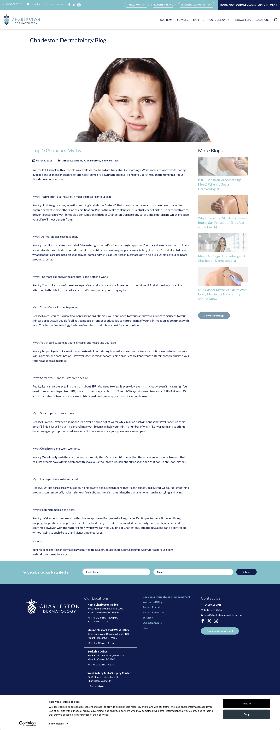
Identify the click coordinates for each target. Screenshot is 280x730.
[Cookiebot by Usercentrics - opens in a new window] (27, 723)
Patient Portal (163, 5)
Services (182, 20)
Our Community (219, 20)
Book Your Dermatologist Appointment (166, 596)
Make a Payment (136, 5)
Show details (56, 723)
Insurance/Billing (153, 601)
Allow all (246, 703)
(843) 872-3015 (13, 4)
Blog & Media (243, 20)
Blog (145, 627)
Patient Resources (154, 612)
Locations (262, 20)
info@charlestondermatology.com (47, 4)
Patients (198, 20)
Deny (246, 714)
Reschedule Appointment (196, 5)
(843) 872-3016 (213, 609)
